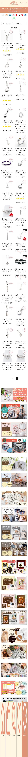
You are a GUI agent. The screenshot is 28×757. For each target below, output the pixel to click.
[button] (7, 51)
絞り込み (8, 24)
